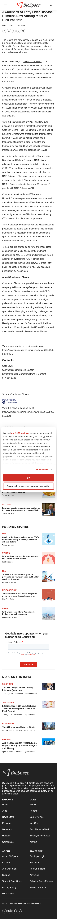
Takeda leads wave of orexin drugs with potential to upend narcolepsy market (19, 595)
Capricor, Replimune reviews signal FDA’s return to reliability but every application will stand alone (20, 539)
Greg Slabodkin (29, 715)
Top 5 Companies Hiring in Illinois (18, 727)
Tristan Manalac (8, 495)
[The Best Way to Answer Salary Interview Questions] (48, 686)
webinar (6, 259)
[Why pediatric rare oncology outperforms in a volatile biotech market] (48, 558)
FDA (4, 534)
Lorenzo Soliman (30, 694)
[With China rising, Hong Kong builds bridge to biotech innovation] (48, 613)
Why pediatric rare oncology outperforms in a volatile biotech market (20, 557)
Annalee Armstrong (9, 617)
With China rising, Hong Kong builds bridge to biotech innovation (18, 613)
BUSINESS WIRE (33, 61)
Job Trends (8, 702)
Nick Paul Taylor (8, 599)
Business (6, 739)
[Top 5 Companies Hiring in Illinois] (48, 726)
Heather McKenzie (9, 582)
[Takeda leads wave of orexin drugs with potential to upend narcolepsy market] (48, 595)
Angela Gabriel (29, 731)
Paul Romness (7, 562)
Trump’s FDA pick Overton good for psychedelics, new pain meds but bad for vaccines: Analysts (20, 576)
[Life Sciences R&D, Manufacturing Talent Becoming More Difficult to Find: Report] (48, 704)
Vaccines (6, 504)
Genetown (7, 684)
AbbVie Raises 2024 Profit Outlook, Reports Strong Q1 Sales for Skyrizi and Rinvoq (19, 745)
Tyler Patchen (29, 752)
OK (28, 478)
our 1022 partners (20, 433)
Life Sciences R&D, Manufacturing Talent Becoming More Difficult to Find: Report (19, 708)
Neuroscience (9, 590)
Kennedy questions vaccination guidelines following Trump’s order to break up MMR (21, 509)
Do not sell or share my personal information (28, 486)
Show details (42, 469)
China (5, 608)
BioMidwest (8, 723)
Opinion (6, 553)
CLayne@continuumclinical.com (18, 370)
